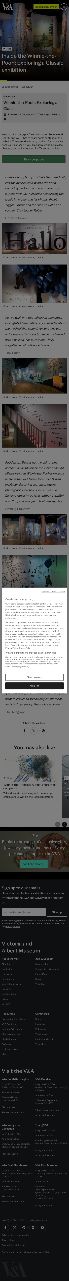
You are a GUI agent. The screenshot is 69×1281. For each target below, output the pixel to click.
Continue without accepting (53, 592)
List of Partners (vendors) (17, 667)
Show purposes (34, 677)
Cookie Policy (25, 648)
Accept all (34, 686)
